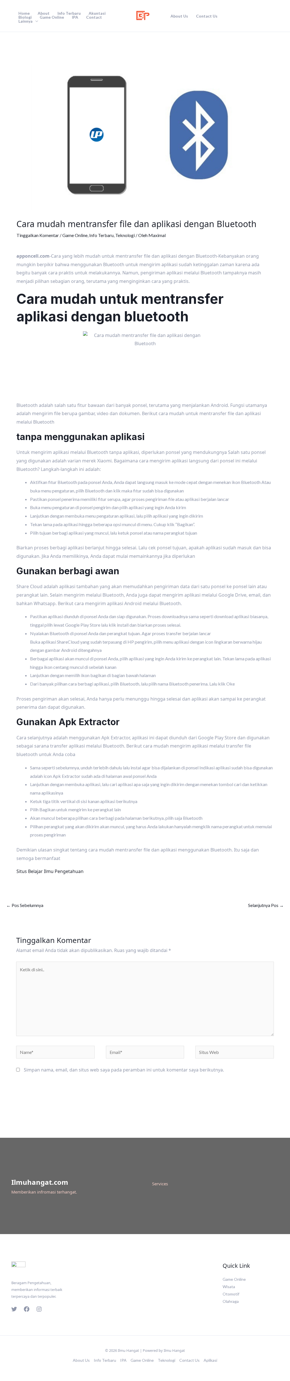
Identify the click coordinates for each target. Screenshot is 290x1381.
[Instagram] (39, 1309)
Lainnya (25, 21)
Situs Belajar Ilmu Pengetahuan (50, 871)
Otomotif (231, 1294)
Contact (94, 17)
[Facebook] (26, 1309)
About (44, 13)
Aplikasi (210, 1360)
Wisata (229, 1286)
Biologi (25, 17)
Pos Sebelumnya (24, 905)
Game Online (52, 17)
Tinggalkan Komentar (37, 235)
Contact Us (207, 16)
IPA (75, 17)
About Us (179, 16)
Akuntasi (97, 13)
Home (24, 13)
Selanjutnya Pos (266, 905)
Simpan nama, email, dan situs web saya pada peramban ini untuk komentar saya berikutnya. (124, 1070)
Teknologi (125, 235)
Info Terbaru (69, 13)
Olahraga (231, 1301)
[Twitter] (14, 1309)
